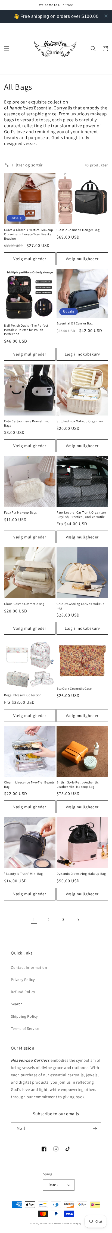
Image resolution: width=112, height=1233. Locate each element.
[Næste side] (78, 920)
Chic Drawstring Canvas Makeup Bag (80, 606)
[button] (7, 49)
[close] (106, 16)
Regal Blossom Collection (23, 695)
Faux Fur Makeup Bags (20, 512)
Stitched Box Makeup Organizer (80, 421)
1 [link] (34, 919)
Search (17, 1003)
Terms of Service (25, 1028)
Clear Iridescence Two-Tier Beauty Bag (29, 784)
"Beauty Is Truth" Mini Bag (23, 874)
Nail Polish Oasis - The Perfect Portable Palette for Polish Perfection (26, 329)
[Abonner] (95, 1128)
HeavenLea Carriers (50, 1223)
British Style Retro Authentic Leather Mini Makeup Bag (77, 784)
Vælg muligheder (29, 258)
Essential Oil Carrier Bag (75, 323)
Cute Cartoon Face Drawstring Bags (26, 423)
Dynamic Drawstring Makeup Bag (81, 874)
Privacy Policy (23, 979)
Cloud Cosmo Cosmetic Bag (24, 604)
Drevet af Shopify (72, 1223)
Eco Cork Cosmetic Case (74, 688)
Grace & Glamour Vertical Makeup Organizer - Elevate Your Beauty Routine (28, 234)
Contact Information (29, 967)
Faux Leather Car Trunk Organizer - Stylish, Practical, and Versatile (81, 514)
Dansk (53, 1184)
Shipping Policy (24, 1016)
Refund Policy (23, 991)
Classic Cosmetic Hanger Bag (78, 230)
